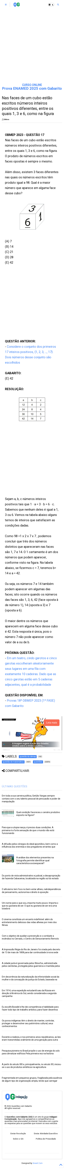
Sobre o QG (18, 1139)
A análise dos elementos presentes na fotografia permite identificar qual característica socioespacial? (35, 860)
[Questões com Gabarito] (16, 5)
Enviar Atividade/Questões (46, 1133)
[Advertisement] (32, 46)
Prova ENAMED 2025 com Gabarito (32, 88)
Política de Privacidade (46, 1139)
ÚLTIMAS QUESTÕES (14, 786)
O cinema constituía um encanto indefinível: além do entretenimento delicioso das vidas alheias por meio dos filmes (29, 922)
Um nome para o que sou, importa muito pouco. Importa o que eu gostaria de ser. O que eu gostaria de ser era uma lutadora (30, 906)
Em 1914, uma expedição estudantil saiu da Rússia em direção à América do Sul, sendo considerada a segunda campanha (29, 993)
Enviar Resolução (18, 1133)
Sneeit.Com (38, 1163)
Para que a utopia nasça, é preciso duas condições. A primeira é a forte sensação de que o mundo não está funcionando (28, 830)
